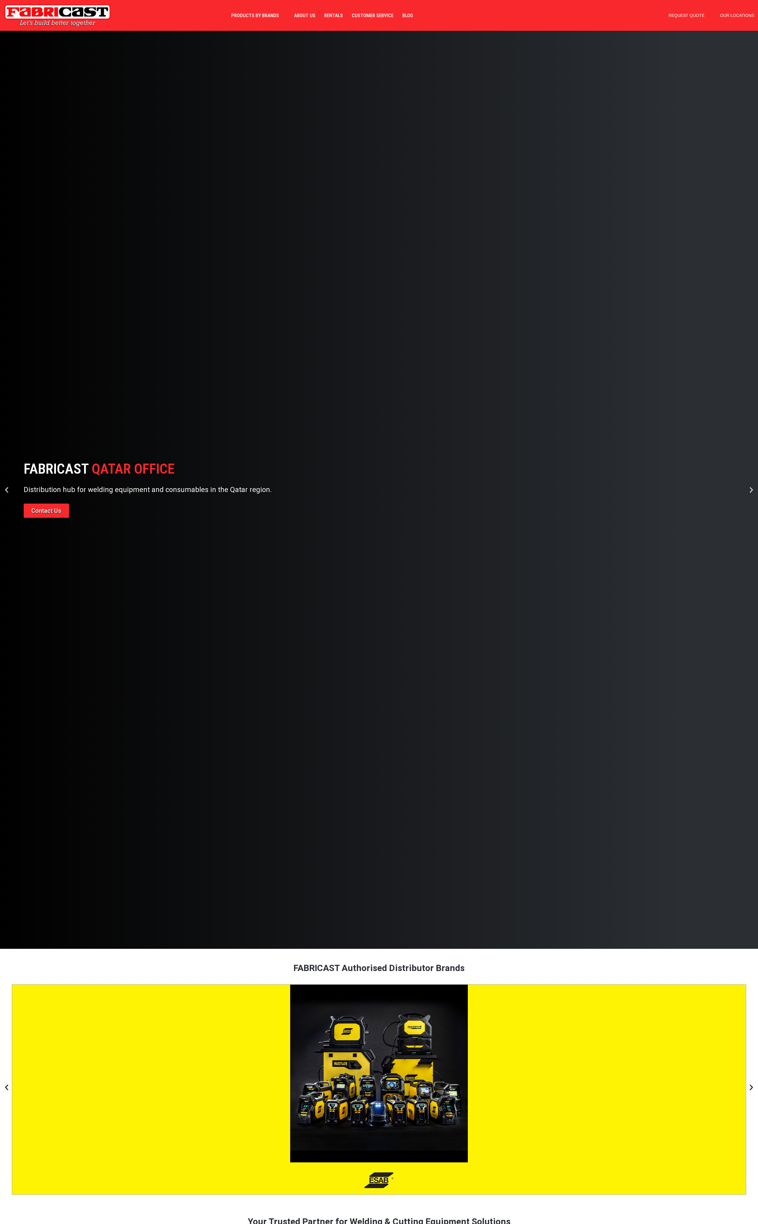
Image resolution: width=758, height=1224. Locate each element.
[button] (6, 490)
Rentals (333, 15)
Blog (407, 15)
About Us (304, 15)
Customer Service (373, 15)
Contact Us (46, 510)
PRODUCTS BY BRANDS (255, 15)
